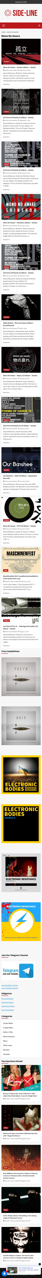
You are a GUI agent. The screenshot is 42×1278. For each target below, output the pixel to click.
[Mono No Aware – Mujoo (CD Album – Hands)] (21, 360)
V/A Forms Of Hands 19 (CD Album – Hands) (19, 426)
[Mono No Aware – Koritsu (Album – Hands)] (21, 52)
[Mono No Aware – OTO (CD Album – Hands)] (21, 510)
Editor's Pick (8, 1032)
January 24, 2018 (24, 481)
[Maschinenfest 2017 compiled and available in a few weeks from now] (21, 560)
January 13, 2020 (24, 379)
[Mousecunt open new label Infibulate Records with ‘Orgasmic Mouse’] (21, 1118)
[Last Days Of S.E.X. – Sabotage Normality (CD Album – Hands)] (21, 610)
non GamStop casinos (9, 985)
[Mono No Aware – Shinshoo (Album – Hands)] (21, 207)
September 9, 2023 (25, 70)
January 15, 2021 (24, 226)
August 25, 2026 (25, 1099)
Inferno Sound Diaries (11, 70)
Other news (7, 1045)
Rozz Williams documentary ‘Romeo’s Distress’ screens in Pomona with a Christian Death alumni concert (20, 1175)
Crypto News (8, 1028)
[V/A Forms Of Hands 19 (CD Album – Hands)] (21, 410)
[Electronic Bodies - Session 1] (21, 823)
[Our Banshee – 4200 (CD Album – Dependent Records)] (21, 460)
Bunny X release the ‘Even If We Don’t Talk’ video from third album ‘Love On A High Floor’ (20, 1094)
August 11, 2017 (24, 632)
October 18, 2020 (24, 276)
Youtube (6, 1054)
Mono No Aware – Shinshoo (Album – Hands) (20, 223)
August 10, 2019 (24, 429)
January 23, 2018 (24, 529)
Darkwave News (7, 1002)
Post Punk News (7, 999)
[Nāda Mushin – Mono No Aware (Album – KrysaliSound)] (21, 307)
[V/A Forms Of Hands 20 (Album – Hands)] (21, 154)
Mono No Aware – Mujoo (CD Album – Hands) (20, 375)
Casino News (8, 1023)
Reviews (6, 62)
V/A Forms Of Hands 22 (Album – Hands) (18, 117)
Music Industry (9, 1036)
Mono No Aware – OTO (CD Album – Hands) (19, 526)
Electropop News (7, 1010)
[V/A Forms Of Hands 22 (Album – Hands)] (21, 102)
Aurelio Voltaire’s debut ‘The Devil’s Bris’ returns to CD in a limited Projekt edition (18, 1256)
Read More (6, 84)
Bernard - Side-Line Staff (12, 581)
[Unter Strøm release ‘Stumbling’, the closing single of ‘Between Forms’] (21, 1200)
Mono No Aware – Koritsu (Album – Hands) (19, 67)
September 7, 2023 (25, 120)
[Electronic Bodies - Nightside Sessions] (21, 774)
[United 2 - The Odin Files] (21, 725)
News (5, 570)
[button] (3, 25)
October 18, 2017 (26, 581)
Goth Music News (7, 1006)
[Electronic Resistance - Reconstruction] (21, 872)
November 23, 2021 (25, 173)
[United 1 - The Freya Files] (21, 676)
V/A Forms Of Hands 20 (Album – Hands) (18, 170)
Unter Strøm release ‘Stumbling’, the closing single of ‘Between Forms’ (19, 1217)
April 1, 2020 (23, 328)
